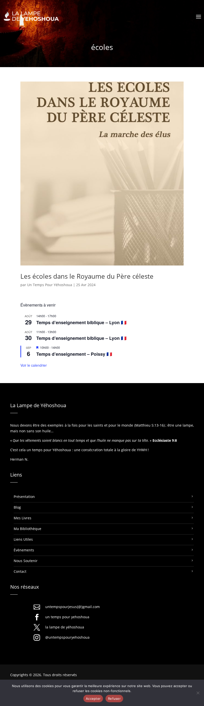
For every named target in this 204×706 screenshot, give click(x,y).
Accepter (93, 699)
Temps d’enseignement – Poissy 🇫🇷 (74, 354)
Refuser (114, 699)
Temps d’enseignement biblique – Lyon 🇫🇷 (81, 322)
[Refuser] (197, 692)
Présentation (24, 496)
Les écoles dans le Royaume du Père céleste (86, 276)
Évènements (24, 550)
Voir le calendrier (33, 365)
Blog (17, 507)
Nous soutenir (26, 560)
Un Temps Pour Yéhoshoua (49, 284)
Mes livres (22, 518)
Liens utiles (23, 539)
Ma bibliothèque (27, 528)
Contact (20, 571)
